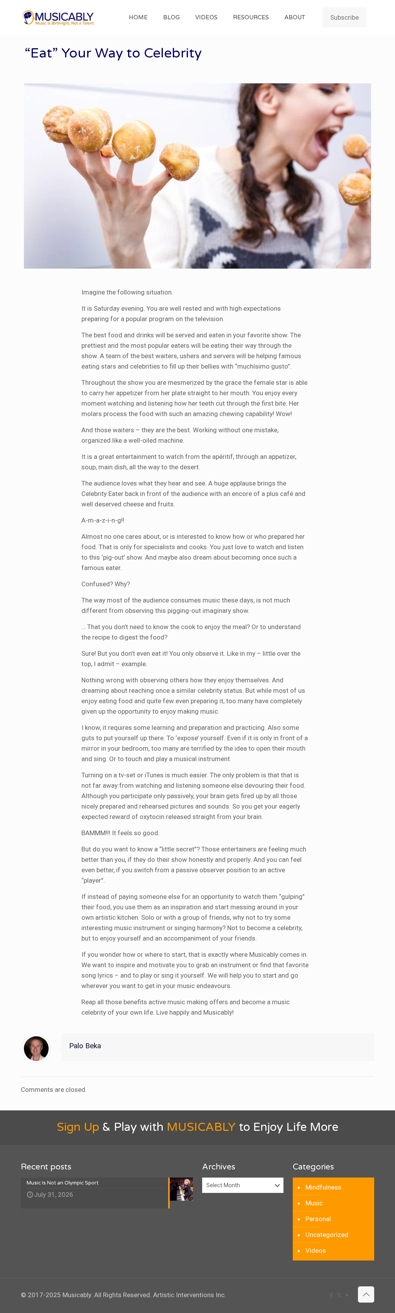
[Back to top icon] (366, 1294)
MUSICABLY (201, 1127)
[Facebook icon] (331, 1295)
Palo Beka (85, 1046)
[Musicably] (58, 17)
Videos (316, 1250)
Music (314, 1203)
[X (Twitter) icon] (339, 1295)
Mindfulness (323, 1187)
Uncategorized (327, 1235)
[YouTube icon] (347, 1295)
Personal (318, 1219)
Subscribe (344, 17)
